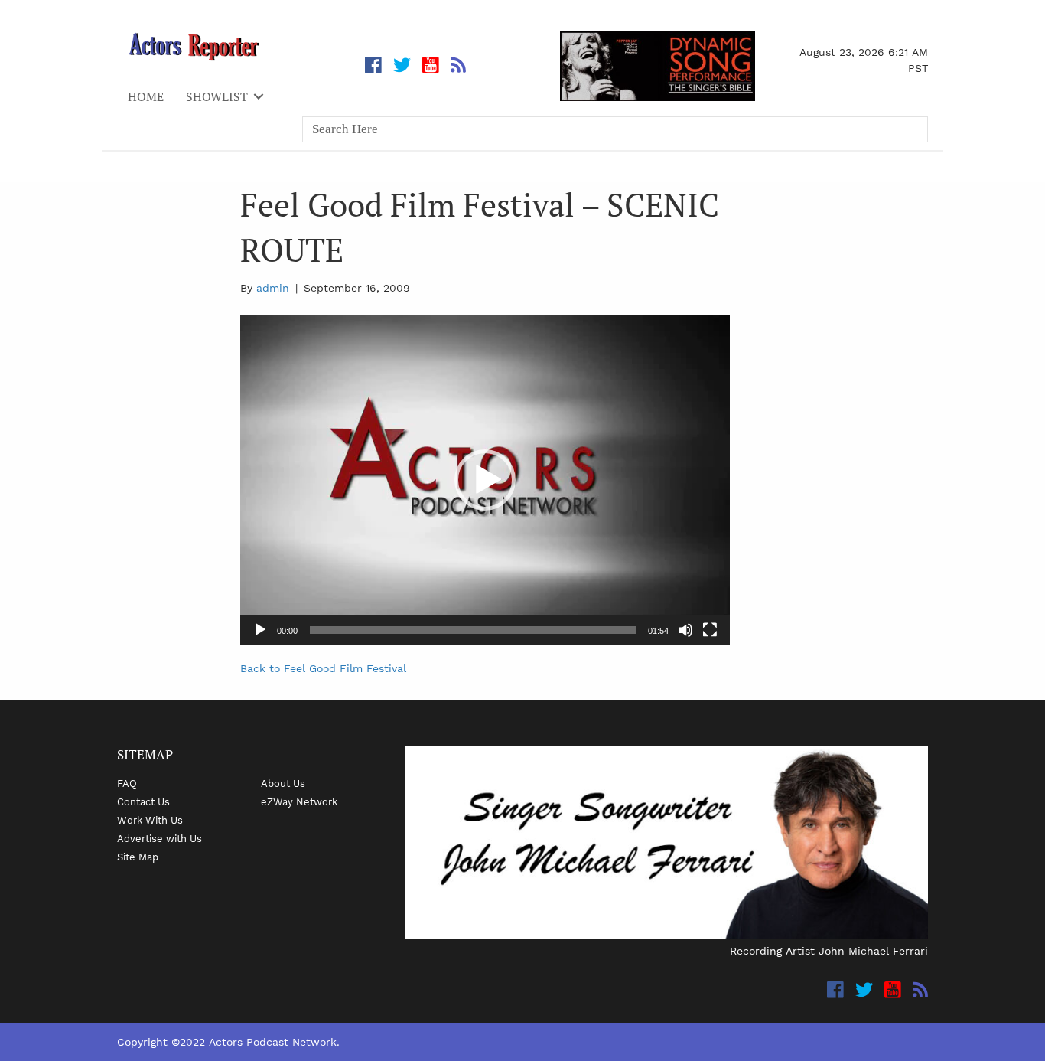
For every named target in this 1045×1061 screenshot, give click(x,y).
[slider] (473, 630)
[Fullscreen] (710, 630)
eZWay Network (299, 801)
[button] (485, 480)
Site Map (137, 856)
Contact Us (143, 801)
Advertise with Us (159, 838)
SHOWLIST (217, 96)
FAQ (127, 783)
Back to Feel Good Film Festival (323, 668)
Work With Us (150, 820)
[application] (485, 480)
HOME (146, 96)
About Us (283, 783)
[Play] (260, 630)
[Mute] (685, 630)
